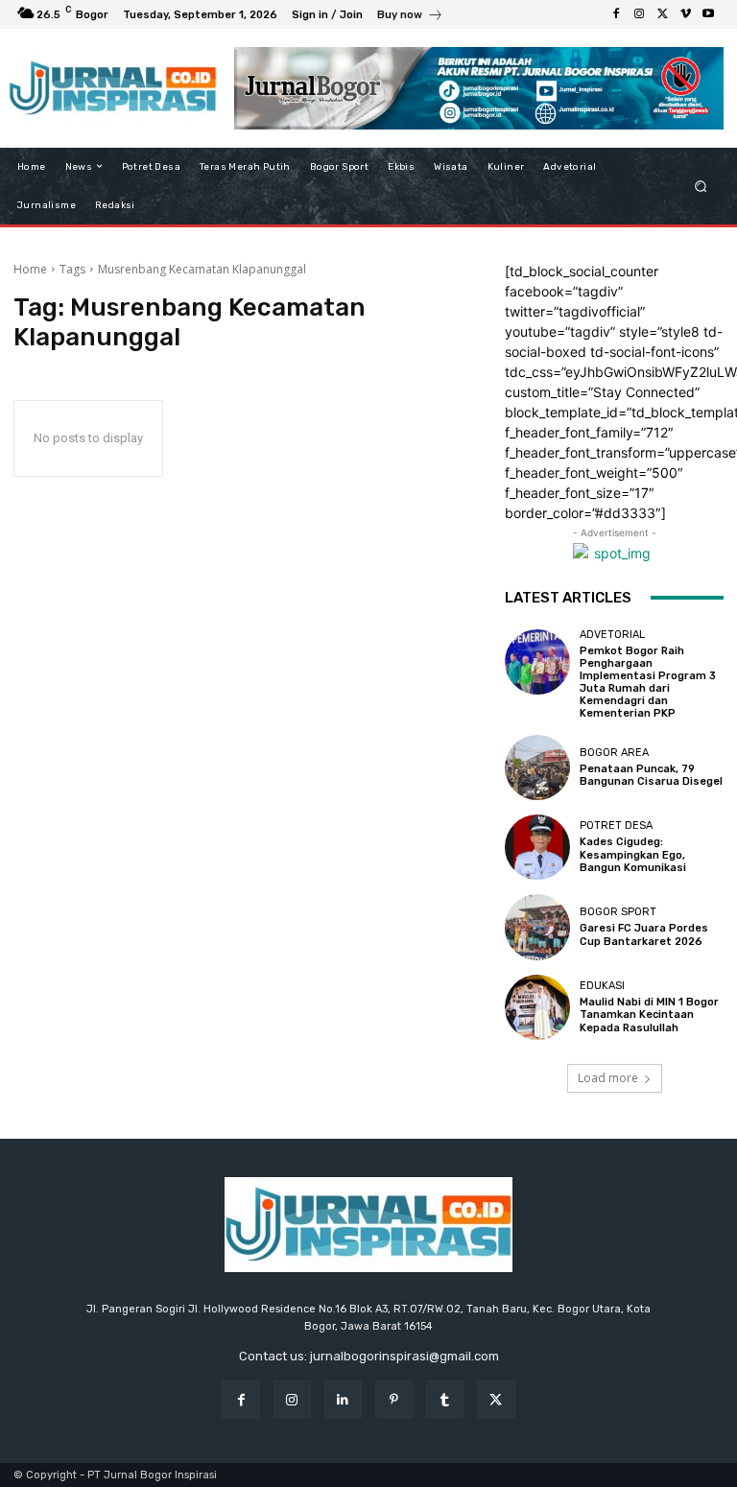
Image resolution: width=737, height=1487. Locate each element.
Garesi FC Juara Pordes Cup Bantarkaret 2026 (644, 934)
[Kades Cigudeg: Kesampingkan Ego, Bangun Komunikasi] (537, 847)
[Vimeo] (685, 14)
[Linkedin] (343, 1399)
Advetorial (612, 634)
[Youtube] (708, 14)
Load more (608, 1078)
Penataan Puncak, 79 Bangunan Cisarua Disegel (651, 775)
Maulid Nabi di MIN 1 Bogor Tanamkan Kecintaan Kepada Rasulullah (649, 1014)
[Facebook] (616, 14)
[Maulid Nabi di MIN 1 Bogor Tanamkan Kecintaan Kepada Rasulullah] (537, 1007)
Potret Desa (616, 825)
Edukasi (602, 985)
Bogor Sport (618, 912)
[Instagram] (639, 14)
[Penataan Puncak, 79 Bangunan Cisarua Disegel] (537, 767)
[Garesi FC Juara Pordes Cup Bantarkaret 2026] (537, 926)
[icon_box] (410, 17)
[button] (701, 185)
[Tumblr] (445, 1399)
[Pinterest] (394, 1399)
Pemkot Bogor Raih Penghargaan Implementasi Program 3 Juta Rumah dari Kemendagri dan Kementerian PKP (648, 682)
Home (30, 269)
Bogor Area (614, 752)
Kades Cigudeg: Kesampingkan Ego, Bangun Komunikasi (633, 854)
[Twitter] (662, 14)
